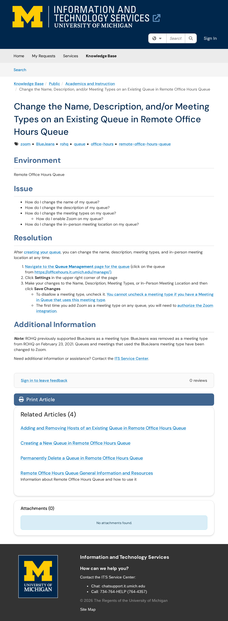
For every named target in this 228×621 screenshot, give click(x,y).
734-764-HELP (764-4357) (123, 591)
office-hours (102, 143)
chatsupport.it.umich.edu (123, 586)
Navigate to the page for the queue (77, 266)
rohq (64, 143)
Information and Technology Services (124, 557)
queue (79, 143)
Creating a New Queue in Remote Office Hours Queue (75, 443)
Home (19, 55)
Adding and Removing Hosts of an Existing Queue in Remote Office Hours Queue (103, 428)
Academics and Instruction (90, 83)
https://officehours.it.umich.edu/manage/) (72, 272)
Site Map (88, 609)
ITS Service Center (131, 358)
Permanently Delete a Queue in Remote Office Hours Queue (82, 458)
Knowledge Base (101, 55)
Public (54, 83)
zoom (26, 143)
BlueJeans (45, 143)
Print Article (40, 399)
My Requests (43, 55)
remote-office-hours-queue (145, 143)
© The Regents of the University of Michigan (124, 600)
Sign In (210, 38)
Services (70, 55)
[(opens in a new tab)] (86, 17)
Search (22, 69)
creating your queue (42, 252)
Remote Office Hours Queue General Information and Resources (87, 473)
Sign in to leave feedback (44, 380)
